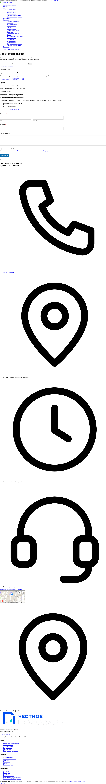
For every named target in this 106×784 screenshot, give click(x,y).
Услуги (5, 8)
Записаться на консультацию (8, 589)
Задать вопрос (15, 49)
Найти (29, 63)
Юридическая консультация (14, 17)
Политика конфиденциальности (12, 777)
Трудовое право (11, 12)
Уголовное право (11, 14)
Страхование (10, 11)
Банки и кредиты (8, 765)
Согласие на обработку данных (12, 779)
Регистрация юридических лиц (15, 36)
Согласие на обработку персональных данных (46, 150)
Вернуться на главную (6, 66)
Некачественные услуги (13, 33)
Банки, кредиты (11, 29)
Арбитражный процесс (13, 30)
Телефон (3, 124)
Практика (6, 20)
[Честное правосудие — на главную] (6, 2)
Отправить (4, 155)
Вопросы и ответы (8, 776)
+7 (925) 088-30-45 (54, 0)
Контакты (6, 47)
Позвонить (19, 589)
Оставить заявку (4, 79)
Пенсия (9, 35)
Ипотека (9, 27)
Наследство (10, 32)
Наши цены (6, 18)
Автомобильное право (13, 21)
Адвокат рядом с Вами (9, 5)
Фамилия (35, 120)
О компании (6, 771)
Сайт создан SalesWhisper (77, 781)
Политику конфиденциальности (25, 150)
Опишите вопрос (5, 133)
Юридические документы (14, 15)
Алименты (10, 23)
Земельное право (11, 26)
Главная (5, 6)
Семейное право (11, 9)
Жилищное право (12, 24)
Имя (1, 120)
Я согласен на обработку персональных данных (15, 149)
